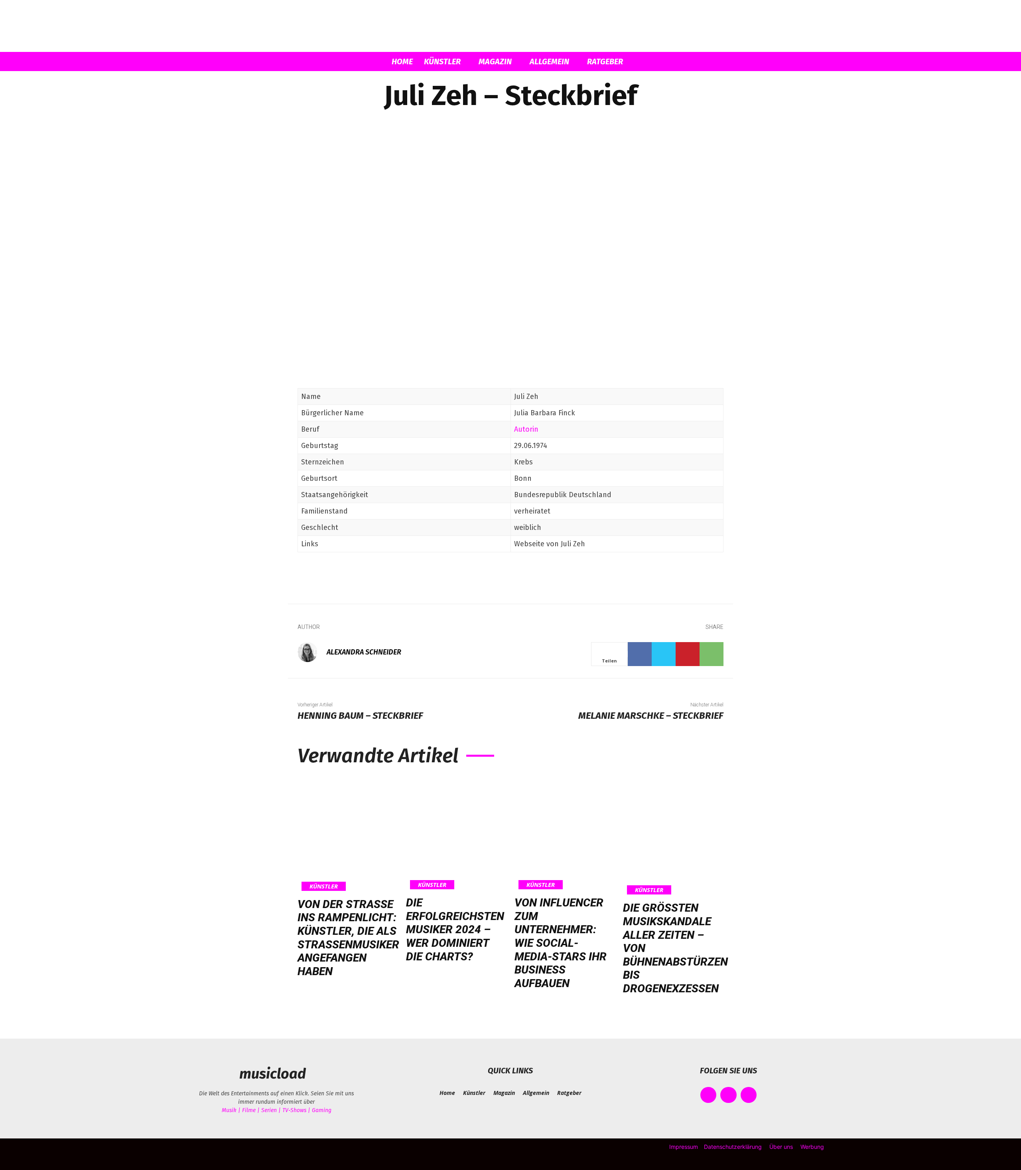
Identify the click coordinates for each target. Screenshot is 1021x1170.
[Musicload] (510, 26)
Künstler (442, 61)
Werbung (812, 1146)
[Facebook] (640, 654)
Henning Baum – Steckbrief (360, 715)
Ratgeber (605, 61)
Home (402, 61)
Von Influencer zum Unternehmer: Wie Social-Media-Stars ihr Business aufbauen (560, 943)
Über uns (781, 1146)
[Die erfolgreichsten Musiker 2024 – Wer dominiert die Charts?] (456, 833)
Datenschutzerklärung (733, 1146)
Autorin (526, 429)
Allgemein (549, 61)
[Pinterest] (688, 654)
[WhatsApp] (711, 654)
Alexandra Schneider (364, 652)
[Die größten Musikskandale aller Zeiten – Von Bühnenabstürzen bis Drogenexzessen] (675, 836)
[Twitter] (664, 654)
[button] (713, 62)
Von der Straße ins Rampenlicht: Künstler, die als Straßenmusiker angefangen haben (348, 938)
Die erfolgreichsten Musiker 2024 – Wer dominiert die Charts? (455, 929)
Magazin (495, 61)
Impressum (683, 1146)
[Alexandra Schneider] (311, 652)
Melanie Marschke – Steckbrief (650, 715)
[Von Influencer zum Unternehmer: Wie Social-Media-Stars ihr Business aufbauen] (564, 833)
